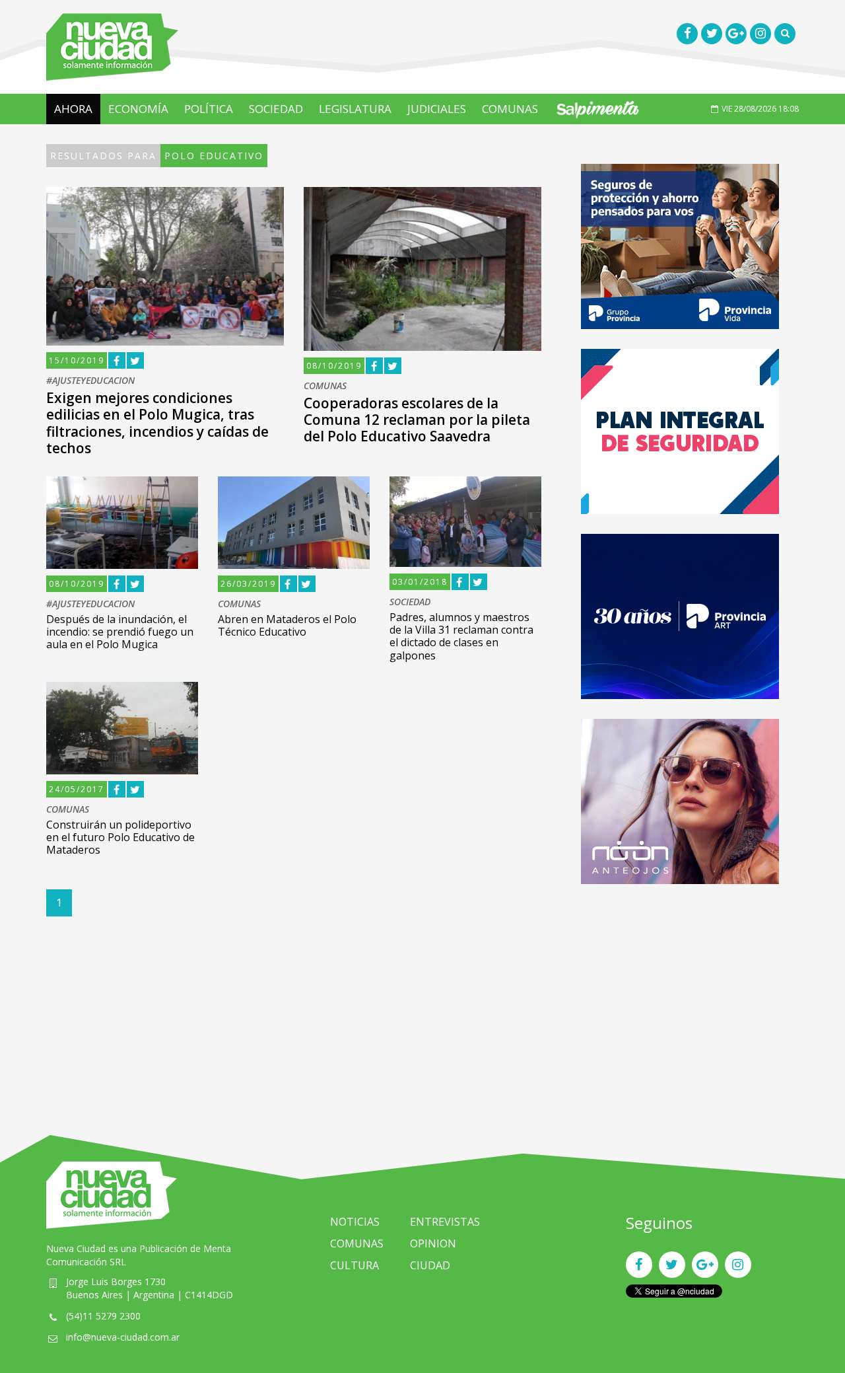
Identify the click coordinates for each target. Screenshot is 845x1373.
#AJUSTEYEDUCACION (90, 381)
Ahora (73, 108)
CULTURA (354, 1265)
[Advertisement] (680, 996)
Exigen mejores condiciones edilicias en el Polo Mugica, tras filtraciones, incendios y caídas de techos (157, 423)
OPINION (433, 1243)
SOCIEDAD (276, 108)
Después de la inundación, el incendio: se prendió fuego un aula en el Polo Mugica (119, 631)
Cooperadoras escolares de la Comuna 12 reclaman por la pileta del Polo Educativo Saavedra (417, 419)
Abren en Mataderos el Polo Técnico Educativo (287, 625)
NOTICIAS (355, 1221)
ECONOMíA (138, 108)
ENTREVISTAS (445, 1221)
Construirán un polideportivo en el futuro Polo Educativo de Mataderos (120, 837)
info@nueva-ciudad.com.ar (123, 1337)
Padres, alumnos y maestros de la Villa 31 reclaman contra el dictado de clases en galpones (461, 636)
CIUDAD (430, 1265)
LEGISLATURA (355, 108)
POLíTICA (208, 108)
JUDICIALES (436, 108)
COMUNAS (510, 108)
